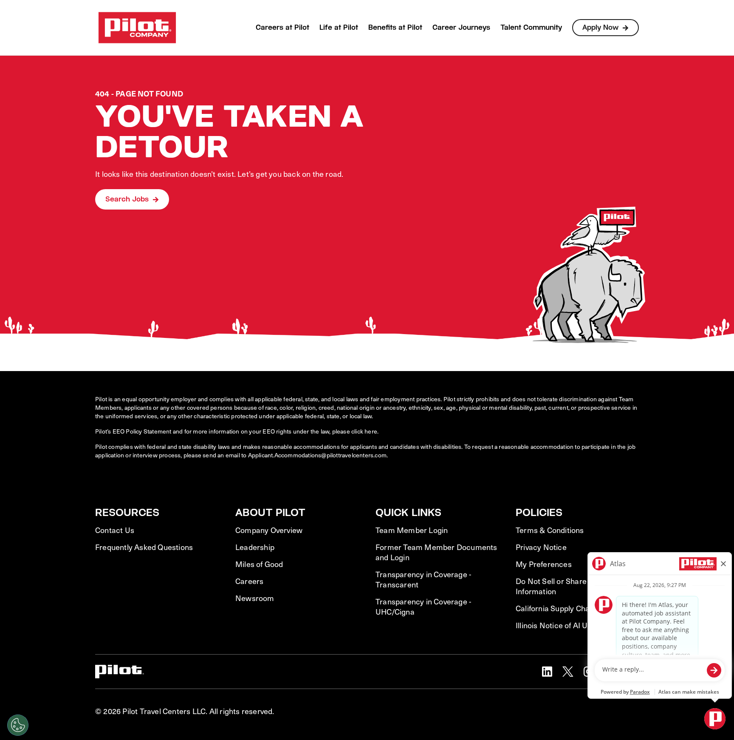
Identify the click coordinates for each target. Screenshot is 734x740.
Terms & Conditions (550, 530)
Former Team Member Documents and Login (436, 552)
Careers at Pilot (282, 27)
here (370, 431)
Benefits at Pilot (395, 27)
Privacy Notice (541, 547)
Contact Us (114, 530)
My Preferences (544, 564)
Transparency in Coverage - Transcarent (423, 579)
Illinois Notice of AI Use (556, 625)
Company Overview (268, 530)
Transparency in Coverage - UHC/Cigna (423, 606)
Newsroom (254, 598)
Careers (249, 581)
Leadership (254, 547)
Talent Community (531, 27)
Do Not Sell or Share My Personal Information (574, 586)
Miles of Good (259, 564)
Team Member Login (411, 530)
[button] (547, 671)
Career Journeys (461, 27)
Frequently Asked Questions (144, 547)
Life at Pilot (338, 27)
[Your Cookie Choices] (17, 725)
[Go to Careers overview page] (137, 27)
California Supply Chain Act (563, 608)
